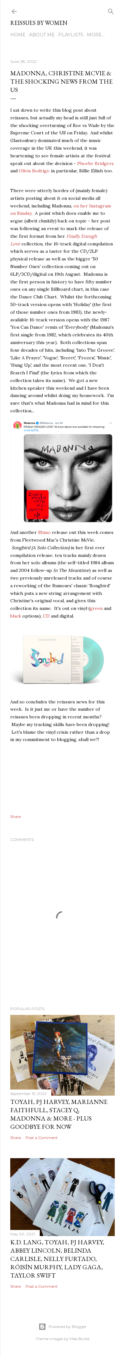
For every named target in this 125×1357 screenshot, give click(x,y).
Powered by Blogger (68, 1326)
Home (18, 35)
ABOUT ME (42, 35)
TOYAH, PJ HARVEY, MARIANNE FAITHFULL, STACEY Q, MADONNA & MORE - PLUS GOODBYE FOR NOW (58, 1114)
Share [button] (15, 816)
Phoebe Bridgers (95, 163)
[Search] (111, 10)
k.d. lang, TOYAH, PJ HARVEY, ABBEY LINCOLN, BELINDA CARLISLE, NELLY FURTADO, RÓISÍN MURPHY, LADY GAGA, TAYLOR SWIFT (57, 1258)
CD (46, 616)
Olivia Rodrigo (34, 171)
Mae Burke (79, 1338)
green (96, 608)
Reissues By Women (38, 22)
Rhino (44, 532)
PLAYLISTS (70, 35)
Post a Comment (42, 1137)
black (16, 616)
